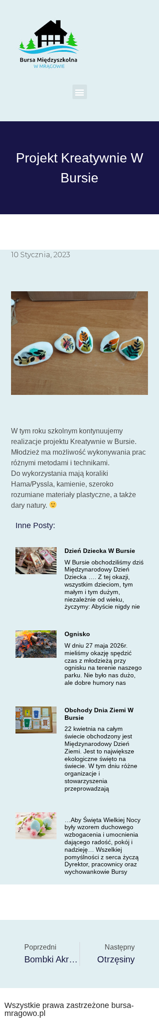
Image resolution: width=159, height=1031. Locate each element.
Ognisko (77, 633)
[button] (79, 92)
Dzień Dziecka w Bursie (99, 550)
